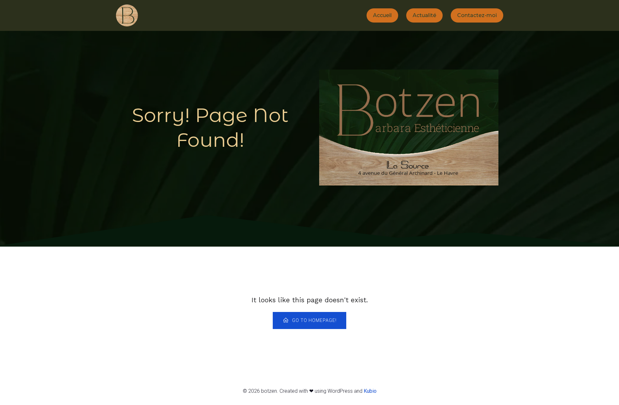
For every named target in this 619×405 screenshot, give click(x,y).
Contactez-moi (477, 15)
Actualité (424, 15)
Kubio (370, 391)
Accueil (382, 15)
